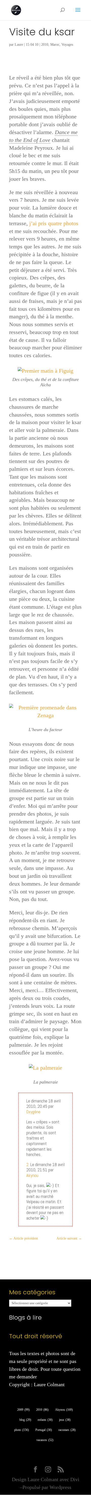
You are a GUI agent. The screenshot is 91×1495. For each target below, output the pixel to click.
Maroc (54, 44)
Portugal (43, 1430)
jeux (65, 1420)
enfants (45, 1420)
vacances (44, 1440)
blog (25, 1420)
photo (21, 1430)
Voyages (67, 44)
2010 (44, 44)
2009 (23, 1409)
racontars (67, 1430)
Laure (19, 44)
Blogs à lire (25, 1317)
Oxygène (33, 1112)
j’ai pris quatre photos (53, 223)
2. (27, 1164)
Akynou (32, 1175)
